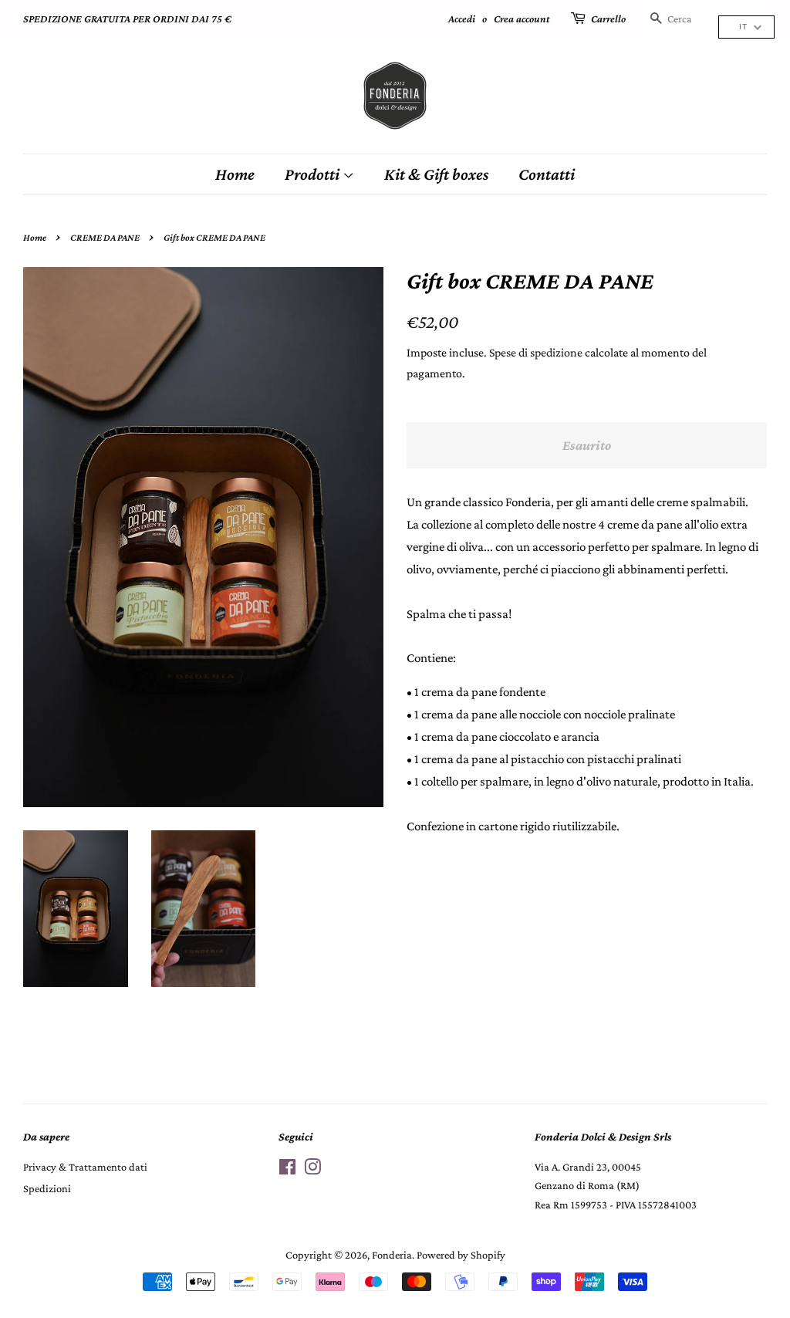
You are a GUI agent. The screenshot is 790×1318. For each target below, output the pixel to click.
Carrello (608, 18)
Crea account (522, 18)
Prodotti (314, 174)
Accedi (461, 18)
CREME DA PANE (105, 237)
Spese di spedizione (535, 352)
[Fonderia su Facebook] (287, 1170)
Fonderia (392, 1255)
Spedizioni (47, 1188)
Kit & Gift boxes (436, 174)
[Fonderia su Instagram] (312, 1170)
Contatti (546, 174)
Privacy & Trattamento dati (85, 1167)
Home (235, 174)
